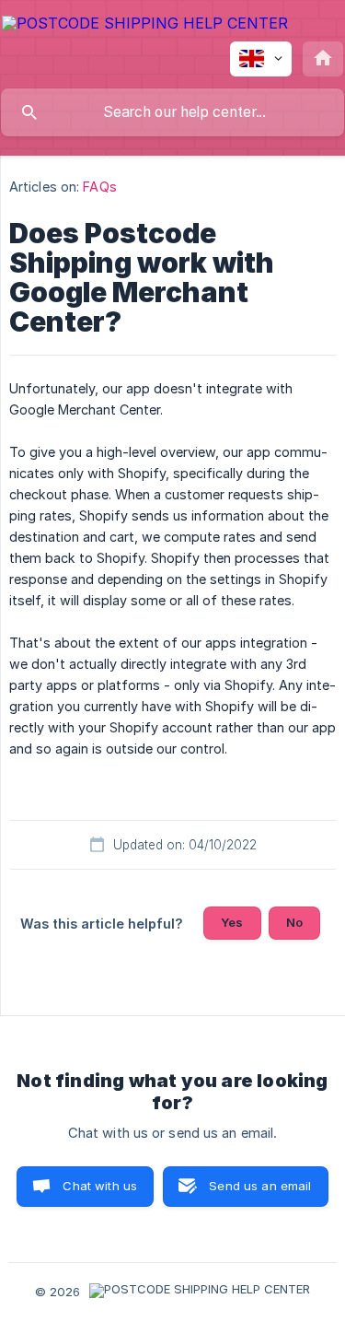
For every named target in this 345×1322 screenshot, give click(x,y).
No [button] (294, 922)
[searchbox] (172, 112)
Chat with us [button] (100, 1185)
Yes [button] (232, 922)
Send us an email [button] (260, 1185)
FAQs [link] (99, 186)
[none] (145, 26)
